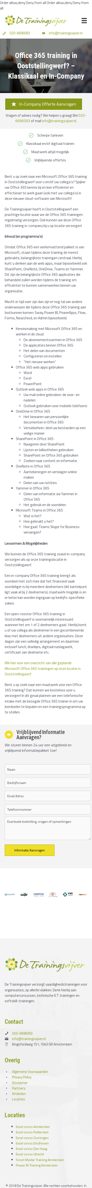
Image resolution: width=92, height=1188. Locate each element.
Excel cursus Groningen (32, 1137)
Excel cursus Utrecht (30, 1154)
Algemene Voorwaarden (30, 1071)
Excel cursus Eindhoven (32, 1143)
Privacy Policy (21, 1077)
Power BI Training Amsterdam (37, 1165)
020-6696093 (19, 33)
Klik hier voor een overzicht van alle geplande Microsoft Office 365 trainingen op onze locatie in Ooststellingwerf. (43, 668)
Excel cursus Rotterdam (32, 1132)
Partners (18, 1088)
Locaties (18, 1099)
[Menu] (84, 21)
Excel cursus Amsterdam (33, 1126)
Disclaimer (20, 1083)
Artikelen (19, 1093)
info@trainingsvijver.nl (66, 33)
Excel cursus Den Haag (31, 1148)
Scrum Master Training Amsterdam (40, 1159)
